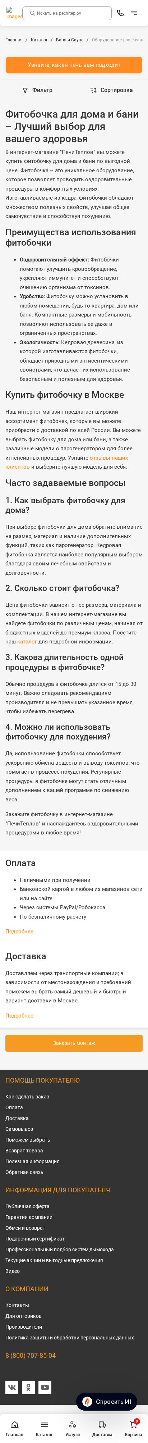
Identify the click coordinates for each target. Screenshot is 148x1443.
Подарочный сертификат (35, 1239)
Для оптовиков (23, 1316)
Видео (12, 1271)
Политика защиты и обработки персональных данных (69, 1337)
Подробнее (19, 931)
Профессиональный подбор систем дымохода (59, 1249)
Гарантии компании (28, 1217)
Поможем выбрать (27, 1140)
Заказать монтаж (74, 1043)
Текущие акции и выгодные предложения (54, 1260)
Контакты (17, 1305)
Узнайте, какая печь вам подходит (74, 65)
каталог (27, 641)
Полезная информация (32, 1161)
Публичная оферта (27, 1206)
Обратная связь (24, 1172)
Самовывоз (19, 1129)
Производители (23, 1327)
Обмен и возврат (25, 1228)
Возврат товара (24, 1150)
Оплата (14, 1107)
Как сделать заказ (27, 1097)
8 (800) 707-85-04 (30, 1355)
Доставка (17, 1118)
